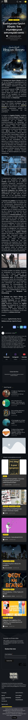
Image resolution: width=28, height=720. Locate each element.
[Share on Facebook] (14, 327)
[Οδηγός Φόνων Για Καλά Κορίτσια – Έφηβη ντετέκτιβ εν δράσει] (14, 497)
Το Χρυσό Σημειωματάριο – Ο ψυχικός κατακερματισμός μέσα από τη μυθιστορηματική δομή (13, 480)
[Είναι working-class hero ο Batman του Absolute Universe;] (6, 413)
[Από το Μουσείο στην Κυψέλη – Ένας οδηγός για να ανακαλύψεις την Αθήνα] (6, 403)
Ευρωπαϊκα (16, 19)
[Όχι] (26, 713)
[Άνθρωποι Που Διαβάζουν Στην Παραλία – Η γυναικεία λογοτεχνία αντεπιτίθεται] (14, 608)
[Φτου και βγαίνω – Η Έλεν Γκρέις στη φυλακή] (14, 580)
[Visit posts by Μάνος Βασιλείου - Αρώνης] (3, 333)
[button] (3, 1)
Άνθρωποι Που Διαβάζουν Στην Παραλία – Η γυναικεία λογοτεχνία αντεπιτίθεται (12, 622)
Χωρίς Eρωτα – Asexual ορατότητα (13, 537)
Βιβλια (5, 476)
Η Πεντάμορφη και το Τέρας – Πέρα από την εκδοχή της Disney (18, 422)
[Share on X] (17, 327)
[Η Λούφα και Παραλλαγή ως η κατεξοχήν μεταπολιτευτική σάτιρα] (6, 393)
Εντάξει (14, 717)
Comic (10, 19)
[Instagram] (15, 356)
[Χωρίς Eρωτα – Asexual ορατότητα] (14, 525)
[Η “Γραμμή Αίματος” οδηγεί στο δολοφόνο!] (14, 551)
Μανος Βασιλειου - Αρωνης (15, 36)
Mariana (6, 513)
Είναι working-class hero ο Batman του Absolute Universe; (17, 412)
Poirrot (19, 319)
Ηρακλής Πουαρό (16, 321)
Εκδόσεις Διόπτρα (7, 321)
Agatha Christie (12, 319)
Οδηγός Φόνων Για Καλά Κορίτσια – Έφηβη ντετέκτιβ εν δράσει (12, 510)
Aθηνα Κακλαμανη (8, 567)
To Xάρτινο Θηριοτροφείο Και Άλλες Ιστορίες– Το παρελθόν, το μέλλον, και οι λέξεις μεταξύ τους (18, 432)
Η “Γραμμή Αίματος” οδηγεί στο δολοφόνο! (12, 564)
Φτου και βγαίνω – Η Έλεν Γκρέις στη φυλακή (13, 593)
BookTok (6, 506)
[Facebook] (6, 356)
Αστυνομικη (12, 506)
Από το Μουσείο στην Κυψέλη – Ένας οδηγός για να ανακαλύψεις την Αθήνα (18, 402)
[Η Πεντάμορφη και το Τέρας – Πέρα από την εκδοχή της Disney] (6, 423)
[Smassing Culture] (6, 1)
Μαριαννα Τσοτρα (8, 484)
